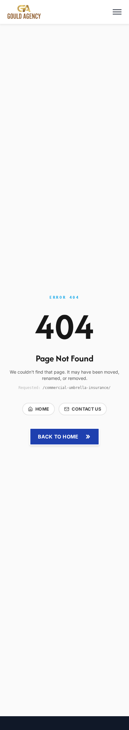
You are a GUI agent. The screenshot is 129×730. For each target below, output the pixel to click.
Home (42, 409)
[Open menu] (117, 12)
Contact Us (86, 409)
